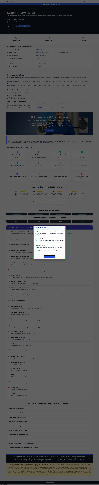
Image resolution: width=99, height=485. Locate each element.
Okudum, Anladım (49, 256)
